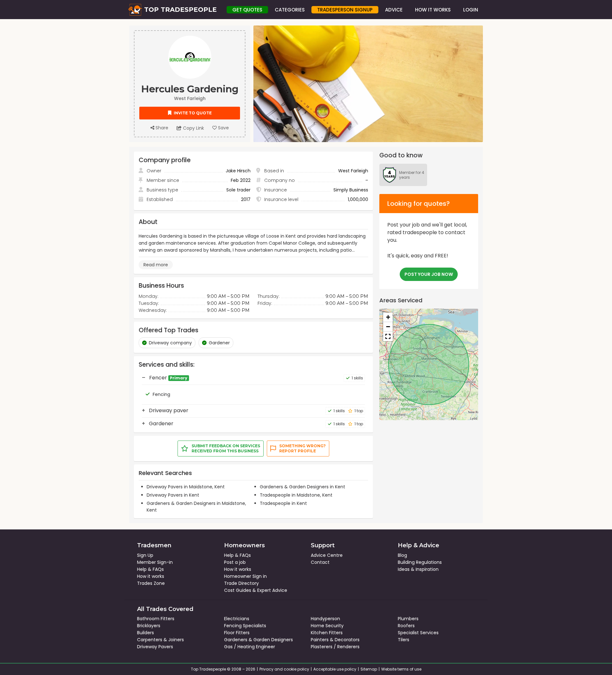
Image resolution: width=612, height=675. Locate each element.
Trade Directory (241, 583)
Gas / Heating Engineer (249, 646)
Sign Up (145, 555)
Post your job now (428, 274)
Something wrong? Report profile (302, 448)
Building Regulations (420, 562)
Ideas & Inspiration (418, 569)
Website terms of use (401, 669)
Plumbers (408, 618)
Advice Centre (327, 555)
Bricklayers (148, 625)
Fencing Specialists (245, 625)
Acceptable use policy (334, 669)
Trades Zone (151, 583)
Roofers (406, 625)
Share (161, 128)
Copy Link (193, 128)
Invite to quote (192, 113)
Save (223, 128)
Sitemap (369, 669)
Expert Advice (272, 590)
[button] (388, 317)
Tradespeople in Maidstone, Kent (296, 495)
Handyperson (325, 618)
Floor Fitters (237, 632)
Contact (320, 562)
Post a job (235, 562)
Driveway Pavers (155, 646)
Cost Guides (237, 590)
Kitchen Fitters (327, 632)
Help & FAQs (150, 569)
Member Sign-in (155, 562)
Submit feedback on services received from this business (226, 448)
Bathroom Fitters (155, 618)
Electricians (236, 618)
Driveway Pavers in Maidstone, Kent (186, 487)
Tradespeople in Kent (283, 503)
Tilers (403, 639)
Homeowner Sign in (245, 576)
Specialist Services (418, 632)
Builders (145, 632)
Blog (402, 555)
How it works (150, 576)
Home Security (327, 625)
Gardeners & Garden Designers (258, 639)
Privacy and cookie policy (284, 669)
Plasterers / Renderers (335, 646)
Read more (155, 265)
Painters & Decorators (335, 639)
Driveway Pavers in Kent (173, 495)
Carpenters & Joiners (160, 639)
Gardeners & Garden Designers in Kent (302, 487)
